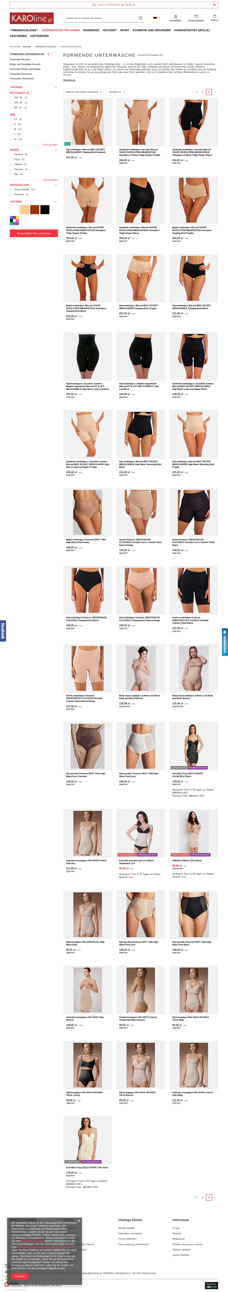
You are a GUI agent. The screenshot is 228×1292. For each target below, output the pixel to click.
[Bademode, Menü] (101, 30)
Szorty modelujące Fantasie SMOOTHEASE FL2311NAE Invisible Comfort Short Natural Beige (84, 698)
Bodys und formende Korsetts (25, 64)
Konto (68, 1220)
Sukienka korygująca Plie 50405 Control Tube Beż (86, 862)
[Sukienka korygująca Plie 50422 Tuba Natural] (87, 990)
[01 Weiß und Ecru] (14, 209)
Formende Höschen (20, 59)
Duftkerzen (39, 35)
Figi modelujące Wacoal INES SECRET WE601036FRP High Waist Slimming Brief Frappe (193, 464)
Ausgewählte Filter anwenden (34, 233)
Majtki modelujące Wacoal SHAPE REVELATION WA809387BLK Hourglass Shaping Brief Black (86, 308)
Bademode (91, 30)
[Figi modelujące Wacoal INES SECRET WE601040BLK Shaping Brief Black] (194, 278)
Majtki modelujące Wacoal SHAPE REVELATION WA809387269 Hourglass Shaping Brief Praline (192, 230)
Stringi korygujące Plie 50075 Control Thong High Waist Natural (138, 1018)
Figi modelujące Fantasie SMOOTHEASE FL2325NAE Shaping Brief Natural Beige (139, 619)
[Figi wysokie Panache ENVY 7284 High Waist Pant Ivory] (140, 746)
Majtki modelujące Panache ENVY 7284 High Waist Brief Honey (86, 541)
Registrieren (71, 1228)
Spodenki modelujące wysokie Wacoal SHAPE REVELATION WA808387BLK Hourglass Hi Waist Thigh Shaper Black (192, 152)
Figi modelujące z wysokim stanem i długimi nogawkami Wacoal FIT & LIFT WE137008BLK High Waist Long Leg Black (87, 386)
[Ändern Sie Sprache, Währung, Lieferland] (156, 18)
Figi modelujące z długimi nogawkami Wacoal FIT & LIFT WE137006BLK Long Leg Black (139, 386)
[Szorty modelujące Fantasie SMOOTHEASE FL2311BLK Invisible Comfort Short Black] (194, 590)
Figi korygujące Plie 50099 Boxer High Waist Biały (85, 943)
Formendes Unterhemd (21, 78)
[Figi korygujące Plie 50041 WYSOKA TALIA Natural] (140, 1065)
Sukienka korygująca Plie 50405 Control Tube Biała (192, 1094)
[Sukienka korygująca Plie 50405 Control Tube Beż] (87, 833)
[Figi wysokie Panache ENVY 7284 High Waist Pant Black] (194, 915)
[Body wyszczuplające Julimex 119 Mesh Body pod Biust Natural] (140, 668)
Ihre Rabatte (71, 1254)
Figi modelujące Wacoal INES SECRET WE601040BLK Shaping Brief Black (191, 307)
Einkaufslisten (72, 1238)
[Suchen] (140, 18)
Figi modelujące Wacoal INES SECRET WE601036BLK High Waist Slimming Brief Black (140, 464)
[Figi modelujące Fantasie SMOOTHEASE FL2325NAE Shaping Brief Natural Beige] (140, 590)
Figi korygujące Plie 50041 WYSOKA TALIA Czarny (84, 1094)
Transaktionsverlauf (75, 1249)
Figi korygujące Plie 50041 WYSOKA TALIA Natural (137, 1094)
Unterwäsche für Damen (61, 30)
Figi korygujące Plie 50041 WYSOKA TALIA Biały (190, 1018)
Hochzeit (109, 30)
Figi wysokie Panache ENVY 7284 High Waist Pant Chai (138, 943)
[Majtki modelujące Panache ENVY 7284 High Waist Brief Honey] (87, 512)
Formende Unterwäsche (27, 54)
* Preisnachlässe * (24, 30)
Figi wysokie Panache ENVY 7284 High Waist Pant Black (191, 943)
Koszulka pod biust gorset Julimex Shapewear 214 (136, 862)
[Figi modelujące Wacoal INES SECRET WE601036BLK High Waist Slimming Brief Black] (140, 434)
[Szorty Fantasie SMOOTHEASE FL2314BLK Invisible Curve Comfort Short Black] (194, 512)
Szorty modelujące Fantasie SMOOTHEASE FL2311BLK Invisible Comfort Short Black (190, 620)
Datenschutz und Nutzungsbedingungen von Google (44, 1247)
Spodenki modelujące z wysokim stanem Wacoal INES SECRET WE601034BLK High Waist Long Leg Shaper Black (192, 386)
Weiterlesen (69, 80)
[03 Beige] (24, 209)
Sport (124, 30)
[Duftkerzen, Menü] (50, 35)
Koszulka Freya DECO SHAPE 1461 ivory (87, 1167)
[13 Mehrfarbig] (14, 220)
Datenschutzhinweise (32, 1241)
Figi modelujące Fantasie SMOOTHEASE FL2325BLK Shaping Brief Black (86, 619)
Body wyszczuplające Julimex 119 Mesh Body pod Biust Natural (139, 697)
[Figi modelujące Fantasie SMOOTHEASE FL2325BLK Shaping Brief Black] (87, 590)
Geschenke (18, 35)
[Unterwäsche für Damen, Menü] (81, 30)
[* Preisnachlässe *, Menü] (40, 30)
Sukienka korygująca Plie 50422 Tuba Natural (85, 1018)
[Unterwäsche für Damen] (48, 55)
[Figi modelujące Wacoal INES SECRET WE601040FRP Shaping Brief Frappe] (140, 278)
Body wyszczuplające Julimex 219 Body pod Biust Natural (192, 697)
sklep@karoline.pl (92, 1273)
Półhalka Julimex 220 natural (186, 860)
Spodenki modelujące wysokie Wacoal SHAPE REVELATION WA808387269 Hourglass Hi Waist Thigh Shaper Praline (139, 152)
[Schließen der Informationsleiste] (214, 5)
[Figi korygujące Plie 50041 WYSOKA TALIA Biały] (194, 990)
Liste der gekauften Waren (79, 1244)
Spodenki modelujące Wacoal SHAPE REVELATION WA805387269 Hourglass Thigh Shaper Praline (86, 230)
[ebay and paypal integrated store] (211, 1285)
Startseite (27, 46)
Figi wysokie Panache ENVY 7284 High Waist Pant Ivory (138, 775)
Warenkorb (70, 1233)
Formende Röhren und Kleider (25, 69)
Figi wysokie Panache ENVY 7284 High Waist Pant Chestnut (85, 775)
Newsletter (70, 1260)
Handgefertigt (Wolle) (191, 30)
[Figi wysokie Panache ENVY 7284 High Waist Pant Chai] (140, 915)
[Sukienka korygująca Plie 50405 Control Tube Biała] (194, 1065)
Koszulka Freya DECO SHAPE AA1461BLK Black (187, 775)
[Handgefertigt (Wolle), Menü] (211, 30)
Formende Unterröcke (21, 74)
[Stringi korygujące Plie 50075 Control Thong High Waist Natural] (140, 990)
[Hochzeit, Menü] (118, 30)
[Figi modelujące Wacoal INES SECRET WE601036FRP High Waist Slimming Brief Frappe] (194, 434)
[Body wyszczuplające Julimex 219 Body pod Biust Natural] (194, 668)
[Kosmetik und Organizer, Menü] (172, 30)
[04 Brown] (34, 209)
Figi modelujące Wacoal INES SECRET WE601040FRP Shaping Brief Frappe (138, 307)
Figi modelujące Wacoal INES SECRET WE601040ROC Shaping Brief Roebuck (86, 151)
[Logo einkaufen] (32, 18)
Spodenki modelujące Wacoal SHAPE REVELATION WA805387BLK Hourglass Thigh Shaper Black (139, 230)
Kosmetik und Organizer (152, 30)
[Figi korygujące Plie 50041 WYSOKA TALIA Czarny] (87, 1065)
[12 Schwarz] (45, 209)
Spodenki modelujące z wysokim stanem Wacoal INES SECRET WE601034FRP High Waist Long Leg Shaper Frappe (87, 464)
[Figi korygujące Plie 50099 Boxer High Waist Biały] (87, 915)
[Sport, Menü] (131, 30)
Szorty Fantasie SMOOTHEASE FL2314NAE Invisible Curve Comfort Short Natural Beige (140, 542)
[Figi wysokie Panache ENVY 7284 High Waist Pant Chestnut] (87, 746)
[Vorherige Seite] (196, 92)
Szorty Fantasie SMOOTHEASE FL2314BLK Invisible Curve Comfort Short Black (193, 542)
